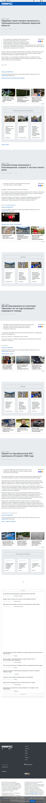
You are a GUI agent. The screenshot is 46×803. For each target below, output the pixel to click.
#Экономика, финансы (18, 595)
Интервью (27, 748)
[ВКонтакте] (40, 41)
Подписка (27, 757)
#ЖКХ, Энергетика (17, 662)
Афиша (26, 753)
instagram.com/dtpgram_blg (11, 205)
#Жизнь (7, 570)
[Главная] (6, 4)
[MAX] (38, 41)
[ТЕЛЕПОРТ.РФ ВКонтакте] (37, 1)
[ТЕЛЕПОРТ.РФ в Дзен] (40, 1)
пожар (11, 224)
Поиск (26, 759)
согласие (22, 797)
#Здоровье (21, 281)
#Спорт (15, 679)
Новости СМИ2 (5, 144)
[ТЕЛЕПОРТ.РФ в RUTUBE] (42, 1)
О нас (26, 755)
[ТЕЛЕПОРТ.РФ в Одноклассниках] (39, 1)
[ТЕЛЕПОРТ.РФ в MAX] (34, 1)
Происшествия (5, 224)
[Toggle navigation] (43, 4)
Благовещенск (18, 224)
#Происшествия (9, 281)
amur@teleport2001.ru (34, 793)
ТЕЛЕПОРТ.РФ (4, 75)
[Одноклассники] (42, 41)
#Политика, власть (22, 137)
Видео (26, 750)
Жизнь (3, 521)
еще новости (23, 694)
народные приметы (11, 521)
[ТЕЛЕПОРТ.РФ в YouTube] (44, 1)
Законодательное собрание (17, 78)
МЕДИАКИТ (4, 771)
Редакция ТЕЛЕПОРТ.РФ (7, 71)
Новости (26, 746)
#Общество (8, 137)
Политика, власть (6, 78)
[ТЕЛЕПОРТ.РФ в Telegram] (35, 1)
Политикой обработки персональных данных (20, 800)
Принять (33, 801)
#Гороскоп (16, 674)
